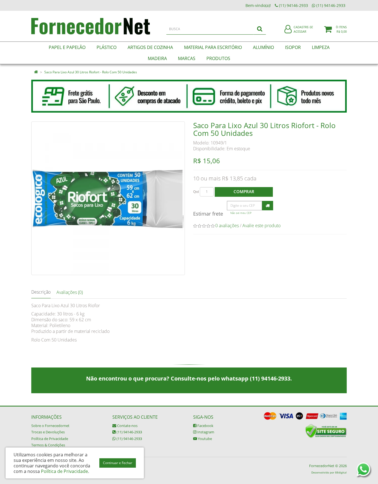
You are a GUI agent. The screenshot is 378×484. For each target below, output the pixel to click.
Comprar (244, 191)
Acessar (300, 31)
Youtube (204, 438)
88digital (341, 472)
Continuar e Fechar (117, 462)
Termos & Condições (48, 444)
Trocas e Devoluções (48, 431)
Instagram (205, 431)
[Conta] (288, 29)
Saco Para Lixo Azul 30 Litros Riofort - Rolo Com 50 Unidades (90, 72)
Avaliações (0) (69, 292)
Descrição (41, 292)
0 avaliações (227, 225)
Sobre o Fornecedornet (50, 425)
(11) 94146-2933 (129, 431)
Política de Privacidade (49, 438)
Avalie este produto (261, 225)
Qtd (196, 191)
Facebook (204, 425)
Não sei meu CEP (241, 213)
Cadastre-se (303, 27)
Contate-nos (127, 425)
